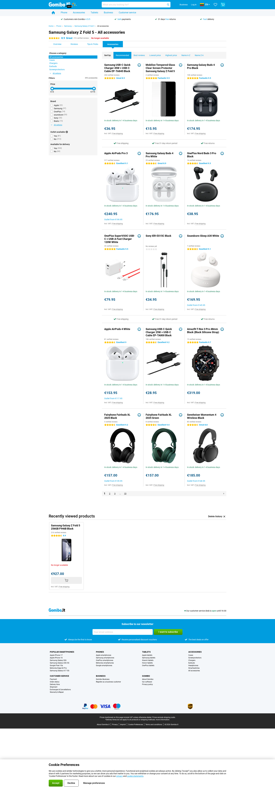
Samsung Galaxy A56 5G (59, 663)
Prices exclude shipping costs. (163, 717)
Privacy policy (147, 684)
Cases (190, 655)
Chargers (191, 660)
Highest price (171, 55)
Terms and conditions (153, 725)
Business (108, 12)
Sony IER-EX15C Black (158, 235)
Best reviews (139, 55)
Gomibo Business (102, 679)
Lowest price (155, 55)
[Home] (53, 12)
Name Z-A (199, 55)
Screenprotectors (194, 658)
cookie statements (135, 776)
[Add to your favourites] (139, 65)
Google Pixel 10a (56, 665)
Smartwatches (194, 668)
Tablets (94, 12)
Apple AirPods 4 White (117, 329)
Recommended (122, 55)
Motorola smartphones (105, 663)
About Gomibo (147, 679)
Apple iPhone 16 (56, 658)
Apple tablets (147, 655)
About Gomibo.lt (103, 725)
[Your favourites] (215, 4)
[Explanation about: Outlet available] (67, 132)
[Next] (223, 493)
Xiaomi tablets (147, 660)
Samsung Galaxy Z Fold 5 (84, 26)
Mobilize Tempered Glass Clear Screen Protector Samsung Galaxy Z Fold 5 (160, 68)
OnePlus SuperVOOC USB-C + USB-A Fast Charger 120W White (119, 239)
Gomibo (146, 676)
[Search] (168, 4)
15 (125, 493)
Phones (100, 652)
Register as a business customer (108, 682)
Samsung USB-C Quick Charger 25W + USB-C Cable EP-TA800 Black (159, 332)
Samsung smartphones (105, 658)
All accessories (103, 26)
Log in (194, 4)
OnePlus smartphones (104, 660)
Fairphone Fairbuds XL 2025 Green (159, 416)
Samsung (68, 26)
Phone (64, 12)
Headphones (193, 665)
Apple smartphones (103, 655)
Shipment (53, 687)
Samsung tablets (148, 658)
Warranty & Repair (57, 692)
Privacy (115, 725)
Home (51, 26)
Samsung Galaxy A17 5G (59, 671)
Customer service (127, 12)
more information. (163, 720)
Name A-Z (185, 55)
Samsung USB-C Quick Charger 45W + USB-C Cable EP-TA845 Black (117, 68)
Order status (54, 682)
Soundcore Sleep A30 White (203, 235)
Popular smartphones (62, 652)
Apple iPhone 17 (56, 655)
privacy (119, 776)
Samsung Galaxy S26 (58, 660)
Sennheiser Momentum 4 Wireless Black (201, 416)
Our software (147, 682)
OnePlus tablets (148, 665)
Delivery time (55, 684)
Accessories (79, 12)
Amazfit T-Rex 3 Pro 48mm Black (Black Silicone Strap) (203, 331)
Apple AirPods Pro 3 (116, 153)
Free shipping (117, 134)
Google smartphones (104, 665)
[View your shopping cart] (222, 4)
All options (57, 73)
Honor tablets (147, 663)
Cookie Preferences (135, 725)
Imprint (123, 725)
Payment (53, 679)
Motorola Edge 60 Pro (58, 668)
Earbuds (191, 663)
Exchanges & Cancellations (60, 690)
